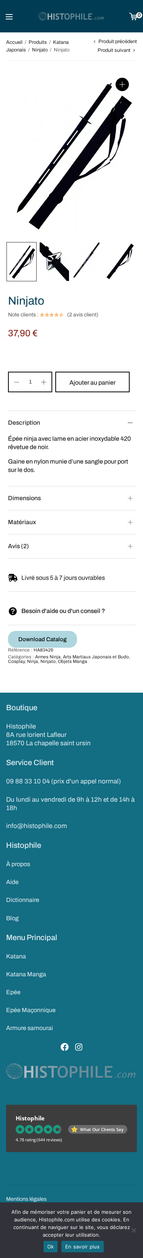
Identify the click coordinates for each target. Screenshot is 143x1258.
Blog (12, 918)
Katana (16, 956)
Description (24, 422)
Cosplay (16, 661)
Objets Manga (72, 661)
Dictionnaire (22, 900)
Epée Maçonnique (31, 1010)
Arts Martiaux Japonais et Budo (96, 656)
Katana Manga (26, 974)
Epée (13, 992)
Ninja (32, 661)
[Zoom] (122, 84)
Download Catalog (42, 639)
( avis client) (82, 315)
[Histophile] (71, 16)
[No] (133, 1230)
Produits (38, 42)
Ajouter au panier (92, 382)
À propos (18, 864)
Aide (12, 882)
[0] (133, 16)
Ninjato (40, 50)
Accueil (14, 42)
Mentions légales (26, 1199)
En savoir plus (82, 1247)
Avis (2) (18, 546)
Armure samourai (29, 1028)
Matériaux (22, 522)
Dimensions (24, 498)
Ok (50, 1247)
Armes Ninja (48, 656)
